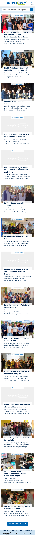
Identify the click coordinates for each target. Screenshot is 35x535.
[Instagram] (16, 533)
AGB (21, 530)
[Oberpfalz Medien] (7, 533)
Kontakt (5, 530)
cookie (31, 533)
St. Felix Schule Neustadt (17, 15)
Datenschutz (28, 530)
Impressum (14, 530)
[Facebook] (24, 533)
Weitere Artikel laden (17, 524)
